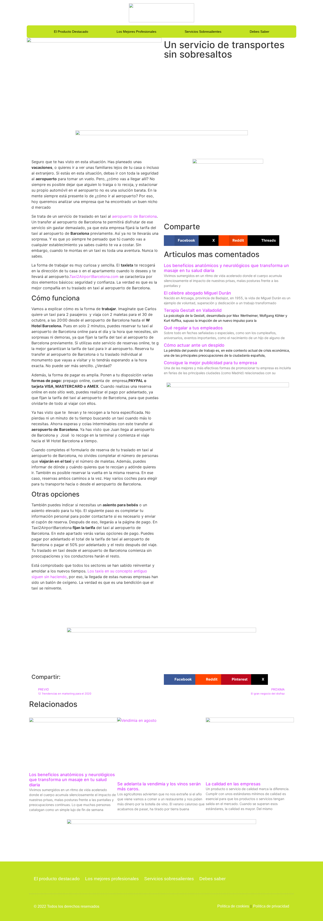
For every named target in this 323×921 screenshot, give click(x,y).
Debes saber (259, 31)
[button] (181, 240)
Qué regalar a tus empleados (193, 327)
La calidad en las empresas (233, 783)
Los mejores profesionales (136, 31)
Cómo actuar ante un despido (194, 345)
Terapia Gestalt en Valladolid (193, 310)
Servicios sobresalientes (203, 31)
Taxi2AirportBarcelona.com (94, 276)
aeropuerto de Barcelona (134, 216)
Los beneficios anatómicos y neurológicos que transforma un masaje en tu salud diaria (72, 779)
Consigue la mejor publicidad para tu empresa (210, 362)
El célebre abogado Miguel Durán (197, 292)
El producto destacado (71, 31)
